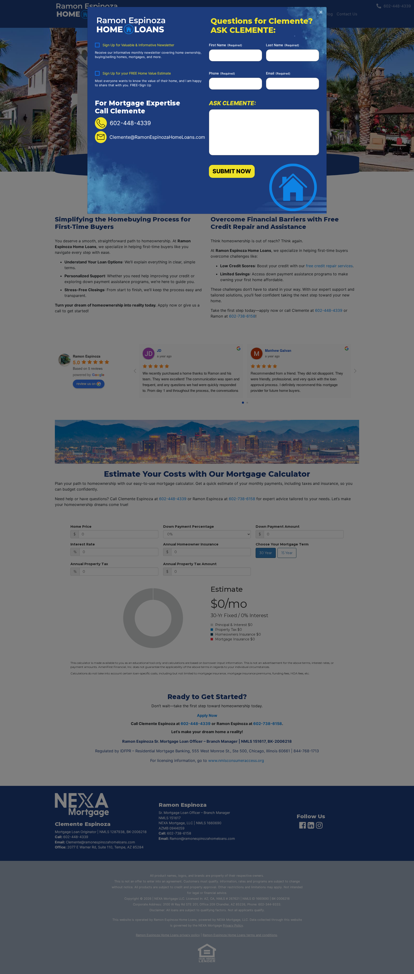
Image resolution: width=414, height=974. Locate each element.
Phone (222, 73)
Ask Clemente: (232, 103)
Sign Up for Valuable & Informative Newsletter (138, 45)
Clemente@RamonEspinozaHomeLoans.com (157, 137)
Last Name (282, 45)
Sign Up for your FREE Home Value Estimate (137, 73)
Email (278, 73)
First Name (225, 45)
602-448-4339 (130, 123)
